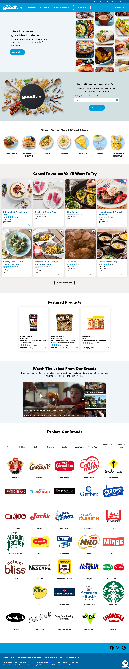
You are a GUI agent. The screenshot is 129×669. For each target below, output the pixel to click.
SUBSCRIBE (82, 7)
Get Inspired (17, 52)
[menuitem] (31, 7)
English (94, 1)
